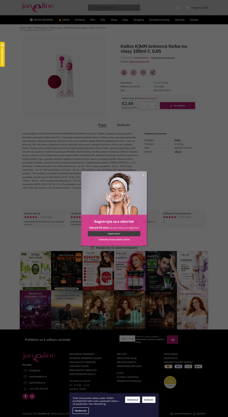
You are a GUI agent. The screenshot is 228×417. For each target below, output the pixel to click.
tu (105, 404)
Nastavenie (81, 410)
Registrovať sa (114, 234)
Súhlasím (148, 399)
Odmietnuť (132, 399)
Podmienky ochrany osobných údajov (114, 239)
